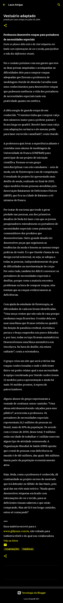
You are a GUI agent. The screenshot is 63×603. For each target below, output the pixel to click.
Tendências (27, 549)
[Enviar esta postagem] (5, 546)
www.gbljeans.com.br (16, 531)
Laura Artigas (15, 4)
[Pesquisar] (59, 4)
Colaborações (12, 549)
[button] (5, 26)
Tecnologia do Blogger (33, 592)
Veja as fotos (11, 540)
